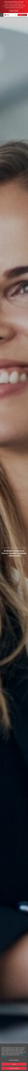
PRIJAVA (15, 15)
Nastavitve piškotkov (14, 1060)
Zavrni (14, 1064)
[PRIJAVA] (15, 15)
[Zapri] (26, 1045)
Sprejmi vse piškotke (14, 1068)
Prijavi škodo (14, 10)
